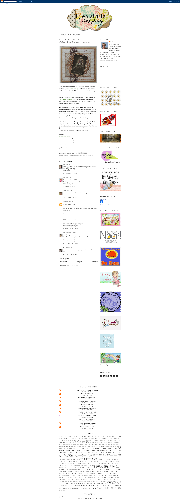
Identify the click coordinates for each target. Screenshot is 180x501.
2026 (69, 436)
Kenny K (78, 467)
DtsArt (107, 457)
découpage (116, 442)
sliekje (64, 481)
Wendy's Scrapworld (87, 419)
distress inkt (63, 446)
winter (64, 488)
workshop (75, 488)
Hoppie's (116, 463)
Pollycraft (63, 479)
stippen (98, 481)
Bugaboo (62, 442)
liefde (93, 469)
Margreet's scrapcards (87, 397)
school (90, 479)
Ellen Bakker (103, 199)
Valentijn (79, 484)
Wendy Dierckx (67, 202)
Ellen (112, 42)
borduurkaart (99, 440)
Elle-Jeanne (66, 177)
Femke (100, 459)
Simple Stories (108, 479)
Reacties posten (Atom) (73, 265)
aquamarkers (111, 436)
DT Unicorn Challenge (69, 457)
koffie (73, 469)
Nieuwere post (63, 262)
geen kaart (104, 461)
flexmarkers (113, 459)
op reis (68, 477)
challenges (80, 442)
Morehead (101, 473)
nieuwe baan (77, 475)
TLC (62, 484)
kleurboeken (63, 469)
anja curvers (66, 190)
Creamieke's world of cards (87, 390)
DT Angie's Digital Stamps (102, 448)
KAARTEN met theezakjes (87, 412)
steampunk (90, 481)
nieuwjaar (99, 475)
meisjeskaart (77, 473)
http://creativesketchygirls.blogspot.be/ (73, 224)
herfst (93, 463)
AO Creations (66, 247)
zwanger (62, 490)
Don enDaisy (111, 446)
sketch (118, 479)
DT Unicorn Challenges (92, 457)
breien (116, 440)
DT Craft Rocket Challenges (94, 451)
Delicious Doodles (64, 444)
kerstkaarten (101, 467)
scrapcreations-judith (87, 401)
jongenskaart (90, 155)
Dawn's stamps (106, 442)
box (109, 440)
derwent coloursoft (80, 444)
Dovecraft (84, 448)
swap (114, 481)
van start (90, 484)
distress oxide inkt (77, 446)
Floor (61, 461)
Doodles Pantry (72, 448)
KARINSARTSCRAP (87, 394)
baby (85, 438)
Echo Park (62, 459)
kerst (87, 467)
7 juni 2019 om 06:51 (70, 197)
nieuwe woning (88, 475)
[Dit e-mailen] (79, 153)
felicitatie (82, 155)
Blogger (99, 499)
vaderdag (69, 484)
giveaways (62, 463)
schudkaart (98, 479)
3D (76, 436)
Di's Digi (95, 444)
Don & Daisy (89, 446)
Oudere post (94, 262)
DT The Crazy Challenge (73, 455)
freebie (69, 461)
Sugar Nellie (107, 481)
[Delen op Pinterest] (86, 153)
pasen (110, 477)
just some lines (112, 465)
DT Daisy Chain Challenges (71, 155)
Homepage (63, 35)
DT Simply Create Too (110, 453)
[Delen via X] (82, 153)
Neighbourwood (64, 475)
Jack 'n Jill (83, 465)
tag (119, 481)
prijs (72, 479)
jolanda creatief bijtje (69, 232)
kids (117, 467)
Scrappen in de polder (87, 423)
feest (75, 459)
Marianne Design (109, 471)
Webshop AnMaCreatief (87, 416)
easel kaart (115, 457)
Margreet (65, 164)
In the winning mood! (74, 35)
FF (105, 459)
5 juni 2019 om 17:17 (70, 186)
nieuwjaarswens (112, 475)
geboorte (93, 461)
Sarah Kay (81, 479)
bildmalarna (76, 440)
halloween (82, 463)
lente (86, 469)
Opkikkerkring (89, 477)
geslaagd (116, 461)
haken (72, 463)
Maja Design (67, 471)
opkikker (76, 477)
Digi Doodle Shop (113, 444)
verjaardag (114, 483)
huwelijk (62, 465)
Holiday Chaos (106, 463)
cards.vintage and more (87, 408)
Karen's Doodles (65, 467)
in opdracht (73, 465)
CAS (70, 442)
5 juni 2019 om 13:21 (70, 173)
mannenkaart (92, 471)
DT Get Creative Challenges (89, 453)
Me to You (63, 473)
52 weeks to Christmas (92, 436)
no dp (61, 477)
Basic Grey (95, 438)
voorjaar (90, 486)
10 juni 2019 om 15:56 (70, 228)
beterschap (63, 440)
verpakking (69, 486)
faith (68, 459)
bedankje (105, 438)
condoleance (94, 442)
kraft (79, 469)
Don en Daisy (100, 446)
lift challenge (104, 469)
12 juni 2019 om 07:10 (70, 254)
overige (100, 477)
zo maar (98, 488)
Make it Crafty (79, 471)
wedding (118, 486)
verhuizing (100, 484)
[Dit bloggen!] (81, 153)
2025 (61, 436)
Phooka (117, 477)
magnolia (117, 469)
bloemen (88, 440)
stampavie (82, 481)
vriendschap (104, 486)
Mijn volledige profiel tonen (108, 61)
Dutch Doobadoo (87, 405)
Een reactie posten (64, 259)
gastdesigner (81, 461)
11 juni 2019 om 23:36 (70, 243)
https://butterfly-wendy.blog (70, 226)
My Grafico (114, 473)
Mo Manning (91, 473)
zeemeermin (86, 488)
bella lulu (115, 438)
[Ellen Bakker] (101, 203)
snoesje (73, 481)
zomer (114, 488)
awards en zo (76, 438)
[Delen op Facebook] (84, 153)
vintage (79, 486)
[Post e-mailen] (76, 153)
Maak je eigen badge (105, 204)
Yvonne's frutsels (87, 427)
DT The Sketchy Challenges (105, 455)
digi (103, 444)
